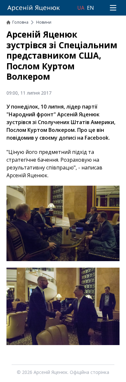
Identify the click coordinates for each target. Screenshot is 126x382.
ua (80, 7)
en (90, 7)
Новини (43, 22)
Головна (20, 22)
